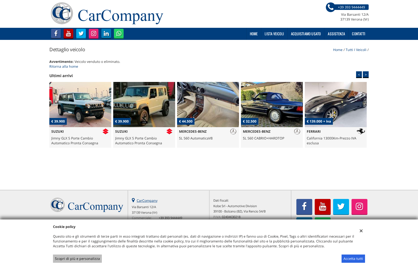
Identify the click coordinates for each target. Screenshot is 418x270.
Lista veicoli (274, 33)
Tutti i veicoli (356, 49)
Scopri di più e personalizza (77, 258)
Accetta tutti (353, 258)
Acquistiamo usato (306, 33)
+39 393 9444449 (170, 218)
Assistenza (336, 33)
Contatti (358, 33)
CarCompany (147, 200)
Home (254, 33)
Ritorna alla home (63, 66)
